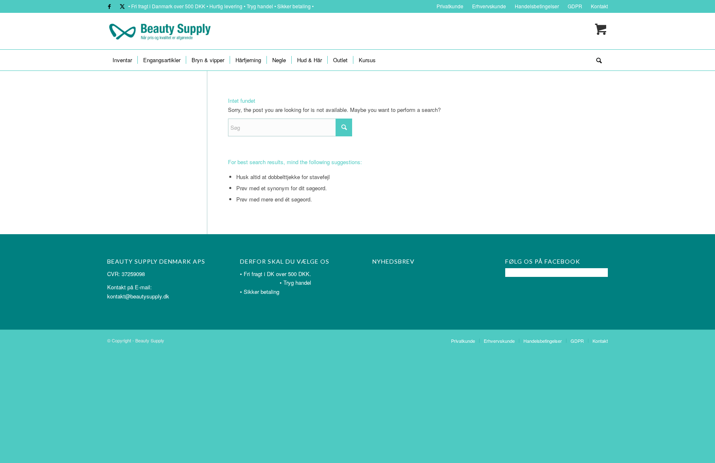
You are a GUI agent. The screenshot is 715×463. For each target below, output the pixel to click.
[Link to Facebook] (109, 6)
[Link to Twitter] (122, 6)
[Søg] (596, 60)
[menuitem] (450, 6)
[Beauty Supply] (159, 31)
